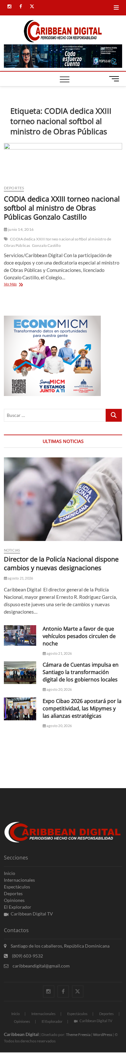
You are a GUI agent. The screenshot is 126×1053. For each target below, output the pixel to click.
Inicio (9, 873)
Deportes (14, 187)
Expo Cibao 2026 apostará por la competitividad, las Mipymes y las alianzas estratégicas (82, 708)
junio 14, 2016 (20, 229)
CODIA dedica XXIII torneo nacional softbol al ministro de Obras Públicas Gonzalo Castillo (62, 207)
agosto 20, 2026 (59, 689)
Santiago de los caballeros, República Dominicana (60, 946)
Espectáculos (17, 886)
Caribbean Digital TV (32, 913)
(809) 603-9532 (27, 956)
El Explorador (17, 907)
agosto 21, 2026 (20, 578)
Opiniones (14, 900)
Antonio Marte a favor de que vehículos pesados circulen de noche (79, 636)
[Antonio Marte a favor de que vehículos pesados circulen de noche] (20, 635)
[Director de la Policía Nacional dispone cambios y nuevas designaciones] (63, 499)
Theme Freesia (78, 1034)
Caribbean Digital (21, 1034)
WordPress (102, 1034)
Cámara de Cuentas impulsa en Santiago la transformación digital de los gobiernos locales (81, 672)
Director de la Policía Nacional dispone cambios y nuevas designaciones (61, 563)
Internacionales (19, 880)
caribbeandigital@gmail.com (41, 965)
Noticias (12, 550)
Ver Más (17, 284)
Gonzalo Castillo (46, 245)
